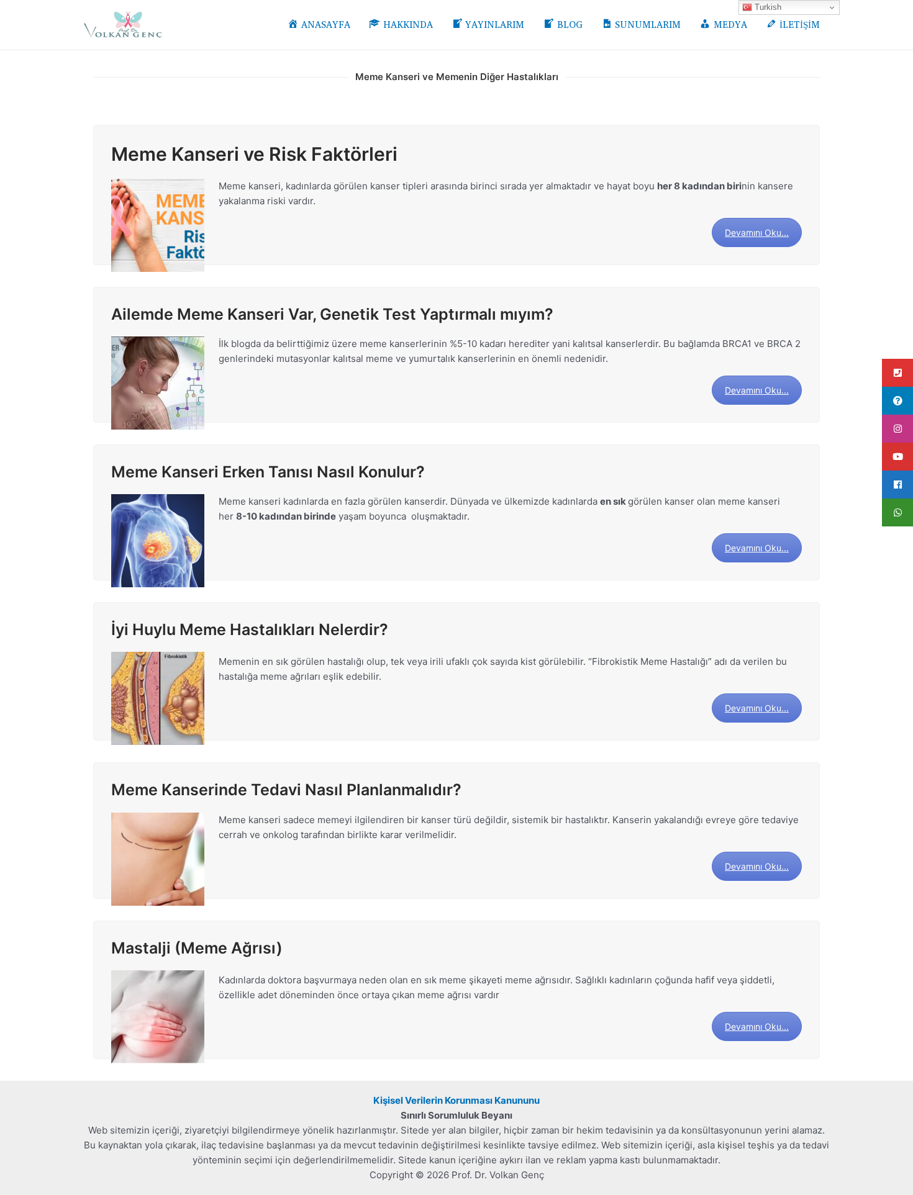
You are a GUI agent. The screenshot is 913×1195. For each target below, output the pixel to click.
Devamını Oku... (757, 232)
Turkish (766, 7)
